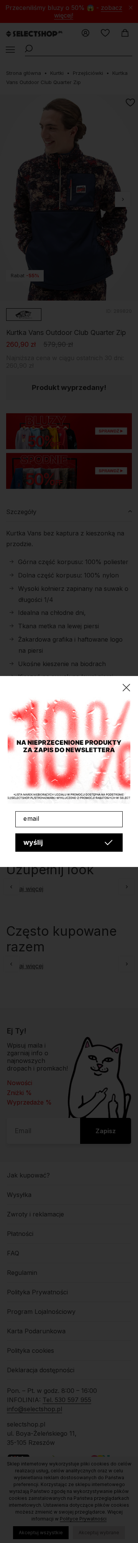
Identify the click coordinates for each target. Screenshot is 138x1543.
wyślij (33, 842)
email (31, 818)
